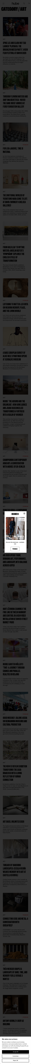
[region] (15, 1050)
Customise (15, 1056)
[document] (15, 532)
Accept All (15, 1051)
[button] (24, 513)
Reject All (15, 1060)
